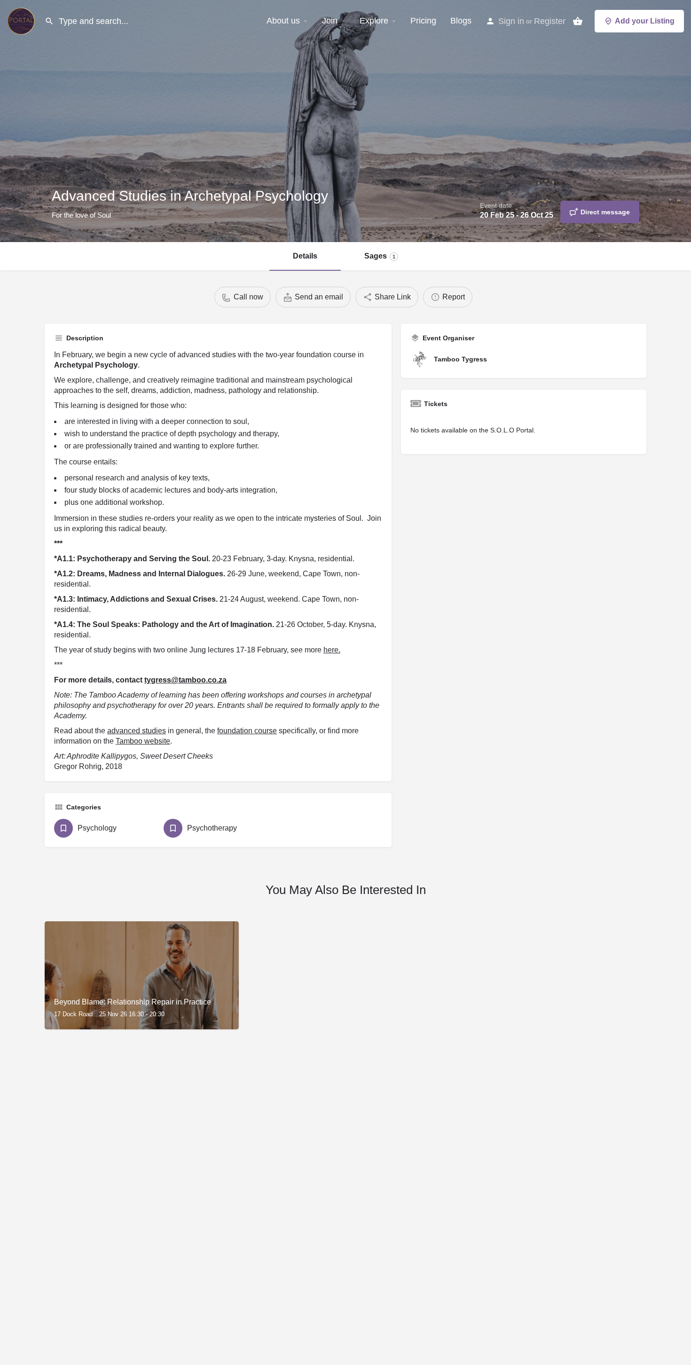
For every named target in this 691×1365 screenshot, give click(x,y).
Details (305, 256)
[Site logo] (22, 20)
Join (330, 20)
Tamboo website (143, 741)
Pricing (423, 20)
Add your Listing (645, 21)
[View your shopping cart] (578, 21)
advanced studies (136, 731)
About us (283, 20)
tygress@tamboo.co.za (185, 680)
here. (331, 650)
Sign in (511, 21)
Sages (379, 256)
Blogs (460, 20)
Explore (374, 20)
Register (549, 21)
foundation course (247, 731)
